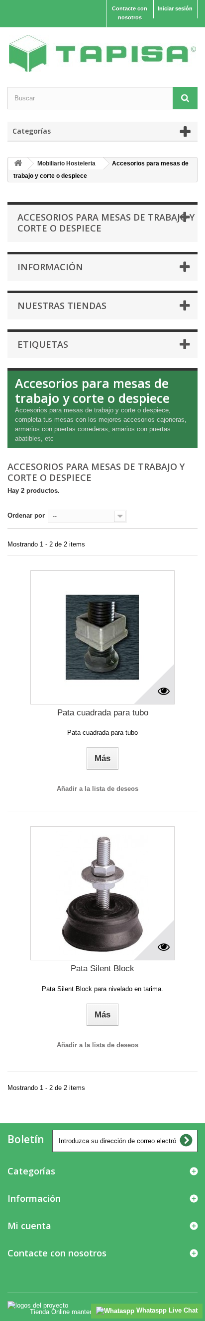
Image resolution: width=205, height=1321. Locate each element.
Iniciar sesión (175, 8)
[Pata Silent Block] (102, 893)
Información (50, 267)
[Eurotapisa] (102, 53)
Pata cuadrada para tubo (102, 712)
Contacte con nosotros (129, 12)
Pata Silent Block (102, 968)
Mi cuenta (29, 1226)
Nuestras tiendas (61, 305)
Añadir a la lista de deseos (97, 788)
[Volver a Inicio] (17, 163)
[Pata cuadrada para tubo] (102, 637)
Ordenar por (26, 515)
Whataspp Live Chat (166, 1310)
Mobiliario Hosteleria (66, 163)
